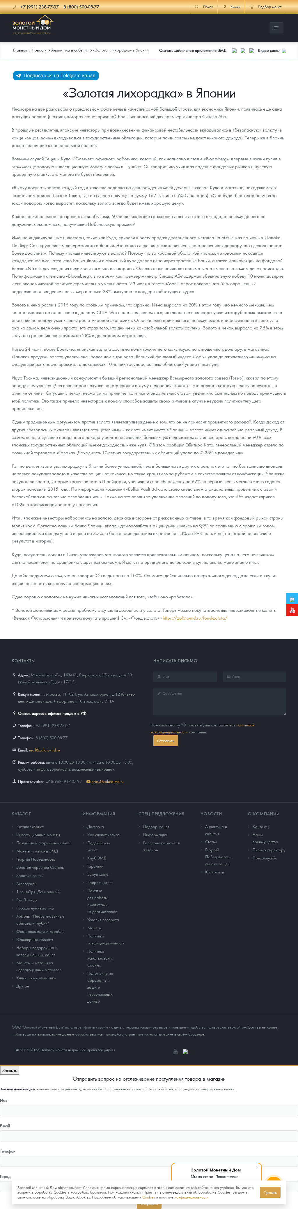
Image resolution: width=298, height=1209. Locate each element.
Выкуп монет (98, 874)
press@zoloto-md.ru (107, 781)
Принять (270, 1192)
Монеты (94, 927)
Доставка (95, 826)
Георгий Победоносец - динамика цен (218, 856)
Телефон (7, 1150)
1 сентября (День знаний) (38, 891)
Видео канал (270, 50)
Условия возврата (103, 919)
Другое (22, 985)
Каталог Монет (30, 826)
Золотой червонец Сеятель (40, 867)
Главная (20, 49)
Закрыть (9, 1070)
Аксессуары (26, 883)
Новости (211, 813)
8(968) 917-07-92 (66, 781)
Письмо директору (269, 849)
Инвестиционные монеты (38, 834)
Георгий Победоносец (35, 858)
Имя (3, 1100)
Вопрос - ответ (100, 882)
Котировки (214, 871)
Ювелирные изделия (34, 939)
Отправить (165, 740)
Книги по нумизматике (36, 977)
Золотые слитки (30, 875)
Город (5, 1176)
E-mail (5, 1125)
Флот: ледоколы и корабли (40, 931)
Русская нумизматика (35, 907)
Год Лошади (27, 899)
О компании (264, 813)
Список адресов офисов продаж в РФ (52, 713)
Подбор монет (156, 826)
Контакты (261, 826)
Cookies (148, 1196)
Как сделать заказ (103, 834)
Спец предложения (162, 813)
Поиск (208, 7)
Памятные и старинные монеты (43, 842)
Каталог (21, 813)
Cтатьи (211, 841)
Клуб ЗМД (96, 857)
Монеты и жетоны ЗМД (37, 850)
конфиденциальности (191, 1196)
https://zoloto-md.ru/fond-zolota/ (195, 618)
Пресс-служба (265, 857)
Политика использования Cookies (100, 957)
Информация (99, 813)
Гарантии (95, 865)
